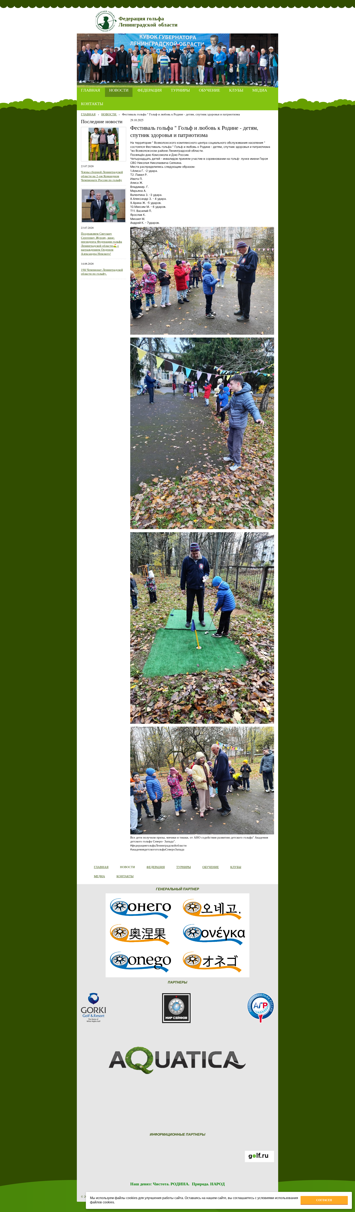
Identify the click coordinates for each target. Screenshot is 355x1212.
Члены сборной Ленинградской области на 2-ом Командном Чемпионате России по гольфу (102, 176)
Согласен (324, 1200)
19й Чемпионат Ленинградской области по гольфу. (102, 272)
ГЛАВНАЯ (88, 114)
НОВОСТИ (109, 114)
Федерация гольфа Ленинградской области (148, 22)
